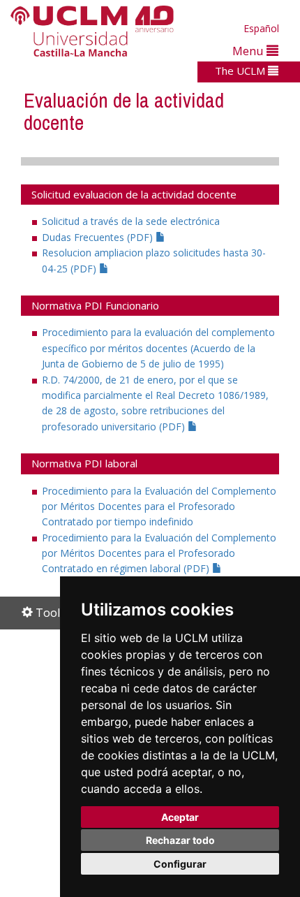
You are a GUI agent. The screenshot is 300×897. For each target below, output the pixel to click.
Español (261, 28)
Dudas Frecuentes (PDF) (99, 237)
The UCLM (241, 71)
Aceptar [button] (180, 817)
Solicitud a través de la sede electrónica (131, 221)
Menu (249, 51)
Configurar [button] (180, 864)
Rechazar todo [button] (180, 840)
